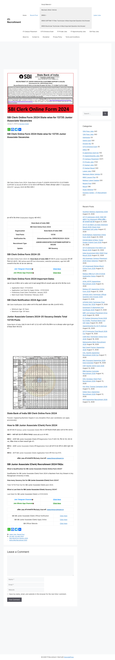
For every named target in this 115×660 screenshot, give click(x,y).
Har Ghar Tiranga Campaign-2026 (95, 386)
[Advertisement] (40, 56)
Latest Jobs (97, 15)
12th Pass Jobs (94, 31)
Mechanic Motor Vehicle (49, 10)
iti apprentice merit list (91, 153)
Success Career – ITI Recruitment (95, 193)
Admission (86, 137)
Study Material (46, 4)
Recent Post (34, 15)
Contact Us (35, 37)
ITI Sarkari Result (89, 168)
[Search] (105, 114)
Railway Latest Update (91, 180)
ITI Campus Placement (30, 31)
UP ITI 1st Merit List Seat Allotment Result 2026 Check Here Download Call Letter (95, 227)
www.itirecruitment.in (55, 458)
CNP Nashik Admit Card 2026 (93, 366)
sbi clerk (11, 536)
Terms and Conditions (73, 37)
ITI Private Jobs (62, 31)
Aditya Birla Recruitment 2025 (18, 540)
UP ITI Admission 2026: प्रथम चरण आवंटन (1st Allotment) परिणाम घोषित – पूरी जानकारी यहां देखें (95, 219)
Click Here (57, 269)
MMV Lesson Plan (89, 177)
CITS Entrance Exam (47, 31)
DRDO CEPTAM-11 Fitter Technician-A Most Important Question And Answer (65, 21)
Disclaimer (46, 37)
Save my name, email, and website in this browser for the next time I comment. (37, 594)
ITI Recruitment (14, 20)
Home (25, 15)
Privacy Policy (57, 37)
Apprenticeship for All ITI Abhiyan (95, 326)
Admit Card (87, 140)
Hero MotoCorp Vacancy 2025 (18, 538)
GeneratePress (69, 657)
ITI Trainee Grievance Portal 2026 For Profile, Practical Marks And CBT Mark (95, 320)
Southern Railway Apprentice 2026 (95, 212)
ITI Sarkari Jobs (88, 165)
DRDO (43, 15)
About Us (26, 37)
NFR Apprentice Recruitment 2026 (95, 399)
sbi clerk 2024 (19, 536)
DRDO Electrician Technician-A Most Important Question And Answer (63, 26)
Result (85, 186)
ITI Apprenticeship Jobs (78, 31)
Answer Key (87, 144)
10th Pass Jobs (88, 131)
